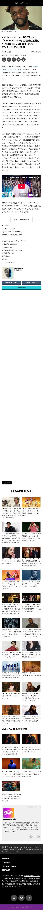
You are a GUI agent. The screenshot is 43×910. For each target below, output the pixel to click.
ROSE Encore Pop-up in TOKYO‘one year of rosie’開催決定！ (31, 675)
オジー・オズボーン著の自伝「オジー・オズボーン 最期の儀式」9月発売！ (11, 561)
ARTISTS (5, 858)
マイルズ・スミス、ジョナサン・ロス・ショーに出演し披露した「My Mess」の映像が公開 (11, 774)
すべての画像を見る (21, 219)
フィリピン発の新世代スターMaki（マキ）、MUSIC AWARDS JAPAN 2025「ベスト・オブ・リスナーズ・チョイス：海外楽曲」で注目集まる (11, 538)
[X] (31, 836)
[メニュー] (3, 3)
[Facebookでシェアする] (9, 59)
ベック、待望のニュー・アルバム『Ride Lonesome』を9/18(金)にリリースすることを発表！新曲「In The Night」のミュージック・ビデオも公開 (11, 609)
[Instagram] (29, 898)
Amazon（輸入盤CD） (11, 282)
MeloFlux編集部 (6, 52)
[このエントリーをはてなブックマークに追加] (18, 59)
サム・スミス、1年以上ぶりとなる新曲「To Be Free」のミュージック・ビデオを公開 (31, 584)
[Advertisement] (21, 387)
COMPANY (6, 862)
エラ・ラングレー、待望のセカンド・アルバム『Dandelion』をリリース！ (11, 696)
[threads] (38, 836)
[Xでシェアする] (4, 59)
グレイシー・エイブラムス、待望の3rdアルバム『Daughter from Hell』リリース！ (11, 655)
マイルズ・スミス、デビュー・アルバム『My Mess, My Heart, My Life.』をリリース (31, 749)
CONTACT (6, 870)
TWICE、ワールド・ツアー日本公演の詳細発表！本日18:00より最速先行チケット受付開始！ (11, 675)
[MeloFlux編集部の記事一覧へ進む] (8, 817)
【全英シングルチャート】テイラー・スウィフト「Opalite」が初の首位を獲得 (31, 774)
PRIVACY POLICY (9, 866)
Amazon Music (21, 287)
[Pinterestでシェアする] (23, 59)
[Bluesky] (34, 836)
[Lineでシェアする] (14, 59)
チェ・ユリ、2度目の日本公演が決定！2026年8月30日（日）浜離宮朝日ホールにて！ (31, 655)
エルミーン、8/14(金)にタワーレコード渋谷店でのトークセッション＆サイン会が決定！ (31, 718)
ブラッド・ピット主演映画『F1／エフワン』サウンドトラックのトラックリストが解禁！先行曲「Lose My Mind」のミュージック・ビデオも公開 (11, 513)
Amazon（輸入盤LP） (32, 282)
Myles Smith (6, 483)
